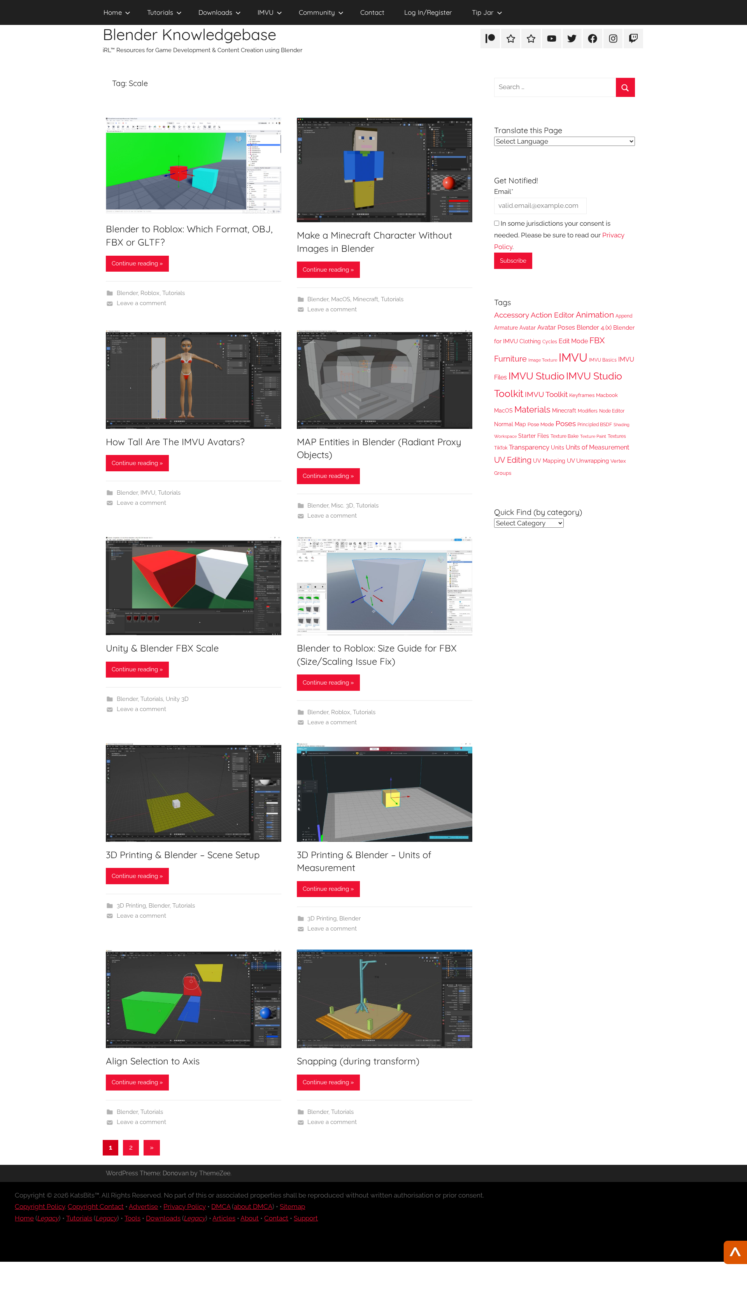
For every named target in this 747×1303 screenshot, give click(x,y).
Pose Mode (541, 424)
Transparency (529, 447)
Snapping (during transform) (358, 1061)
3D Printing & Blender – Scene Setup (183, 854)
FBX (597, 340)
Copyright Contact (96, 1206)
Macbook (607, 395)
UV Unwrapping (588, 460)
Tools (132, 1218)
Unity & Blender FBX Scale (162, 648)
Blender (127, 293)
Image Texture (542, 360)
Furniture (510, 359)
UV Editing (512, 460)
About (249, 1218)
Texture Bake (565, 436)
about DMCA (253, 1206)
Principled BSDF (594, 424)
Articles (223, 1218)
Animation (595, 315)
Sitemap (292, 1206)
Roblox (150, 293)
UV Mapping (549, 461)
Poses (566, 423)
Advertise (143, 1206)
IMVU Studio (537, 376)
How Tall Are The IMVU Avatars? (175, 442)
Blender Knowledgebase (189, 34)
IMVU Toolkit (546, 394)
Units (557, 447)
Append (623, 316)
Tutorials (160, 12)
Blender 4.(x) (594, 327)
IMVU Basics (603, 360)
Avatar (527, 328)
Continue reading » (137, 263)
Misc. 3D (342, 505)
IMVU (266, 12)
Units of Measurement (597, 447)
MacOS (340, 299)
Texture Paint (593, 436)
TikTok (500, 448)
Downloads (215, 12)
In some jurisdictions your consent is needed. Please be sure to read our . (559, 235)
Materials (532, 409)
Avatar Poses (556, 327)
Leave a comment (141, 303)
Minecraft (365, 299)
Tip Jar (483, 12)
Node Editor (611, 411)
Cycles (549, 341)
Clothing (530, 341)
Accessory (511, 315)
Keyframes (581, 395)
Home (112, 12)
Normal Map (510, 424)
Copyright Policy (40, 1206)
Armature (506, 328)
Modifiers (588, 411)
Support (306, 1218)
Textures (617, 436)
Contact (372, 12)
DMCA (220, 1206)
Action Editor (552, 315)
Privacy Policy (184, 1206)
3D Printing (131, 905)
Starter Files (533, 436)
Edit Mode (573, 341)
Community (317, 12)
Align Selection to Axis (153, 1061)
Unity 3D (177, 698)
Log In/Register (428, 12)
